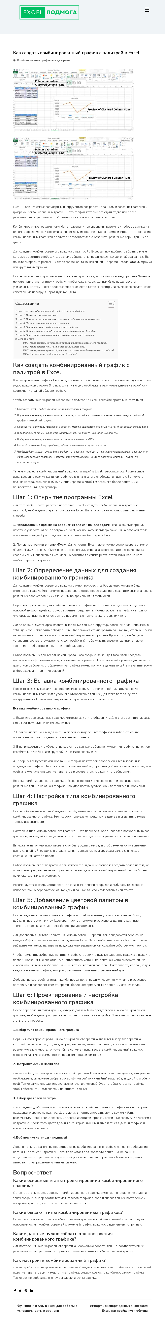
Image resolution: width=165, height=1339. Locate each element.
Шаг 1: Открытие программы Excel (38, 315)
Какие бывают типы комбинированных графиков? (57, 346)
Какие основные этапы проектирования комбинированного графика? (68, 342)
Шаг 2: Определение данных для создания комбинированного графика (59, 319)
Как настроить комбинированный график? (53, 354)
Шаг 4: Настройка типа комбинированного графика (48, 327)
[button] (109, 305)
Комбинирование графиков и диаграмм (43, 60)
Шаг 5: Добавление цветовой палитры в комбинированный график (57, 331)
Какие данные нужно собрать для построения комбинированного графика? (72, 350)
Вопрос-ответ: (26, 338)
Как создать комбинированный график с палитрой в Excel (51, 311)
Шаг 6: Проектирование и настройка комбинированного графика (56, 335)
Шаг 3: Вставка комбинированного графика (43, 323)
